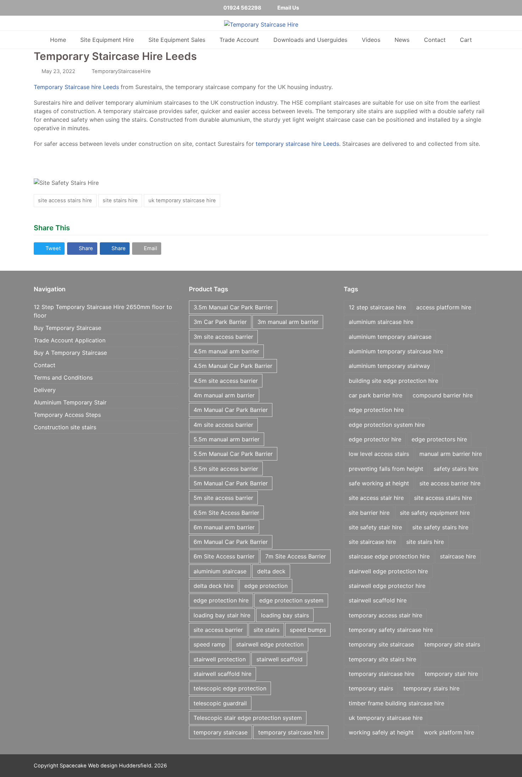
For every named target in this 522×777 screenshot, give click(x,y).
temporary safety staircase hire (391, 629)
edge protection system (291, 600)
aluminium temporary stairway (389, 365)
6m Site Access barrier (224, 556)
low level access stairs (379, 453)
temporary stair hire (451, 673)
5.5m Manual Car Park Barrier (233, 453)
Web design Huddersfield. (120, 765)
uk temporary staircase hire (182, 200)
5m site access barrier (223, 497)
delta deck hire (214, 585)
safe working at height (379, 483)
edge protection (266, 585)
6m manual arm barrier (224, 527)
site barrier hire (369, 512)
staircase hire (458, 556)
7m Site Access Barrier (295, 556)
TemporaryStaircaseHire (121, 71)
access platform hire (443, 307)
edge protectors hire (439, 439)
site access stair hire (376, 497)
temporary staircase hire (291, 732)
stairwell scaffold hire (222, 673)
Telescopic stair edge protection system (248, 717)
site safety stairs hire (440, 527)
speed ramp (209, 644)
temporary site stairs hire (382, 659)
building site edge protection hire (393, 380)
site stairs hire (120, 200)
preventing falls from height (386, 468)
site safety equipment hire (435, 512)
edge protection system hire (387, 424)
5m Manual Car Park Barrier (231, 483)
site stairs (266, 629)
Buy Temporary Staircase (67, 327)
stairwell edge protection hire (388, 571)
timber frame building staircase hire (396, 703)
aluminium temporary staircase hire (396, 351)
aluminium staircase (220, 571)
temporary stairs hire (431, 688)
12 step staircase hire (377, 307)
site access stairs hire (65, 200)
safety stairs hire (456, 468)
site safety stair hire (375, 527)
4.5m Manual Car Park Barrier (233, 365)
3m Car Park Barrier (220, 321)
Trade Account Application (69, 340)
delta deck (271, 571)
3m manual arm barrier (288, 321)
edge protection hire (221, 600)
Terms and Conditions (63, 377)
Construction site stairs (65, 427)
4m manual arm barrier (224, 395)
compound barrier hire (443, 395)
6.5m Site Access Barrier (226, 512)
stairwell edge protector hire (387, 585)
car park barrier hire (375, 395)
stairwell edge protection (270, 644)
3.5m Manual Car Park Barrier (233, 307)
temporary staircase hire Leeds (297, 143)
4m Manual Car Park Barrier (231, 409)
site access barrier (218, 629)
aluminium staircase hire (381, 321)
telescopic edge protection (230, 688)
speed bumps (308, 629)
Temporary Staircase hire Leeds (76, 86)
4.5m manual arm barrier (226, 351)
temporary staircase (221, 732)
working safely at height (381, 732)
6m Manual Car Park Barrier (231, 541)
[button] (49, 248)
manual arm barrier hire (450, 453)
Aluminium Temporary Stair (70, 402)
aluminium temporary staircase (390, 336)
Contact (44, 365)
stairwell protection (220, 659)
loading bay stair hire (222, 615)
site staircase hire (372, 541)
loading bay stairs (285, 615)
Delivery (45, 389)
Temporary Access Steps (67, 414)
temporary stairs (371, 688)
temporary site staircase (381, 644)
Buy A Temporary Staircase (70, 352)
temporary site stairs (452, 644)
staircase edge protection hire (389, 556)
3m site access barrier (223, 336)
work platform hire (449, 732)
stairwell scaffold (279, 659)
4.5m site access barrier (226, 380)
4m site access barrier (223, 424)
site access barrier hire (449, 483)
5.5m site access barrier (226, 468)
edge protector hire (375, 439)
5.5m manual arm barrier (227, 439)
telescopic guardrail (220, 703)
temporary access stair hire (385, 615)
